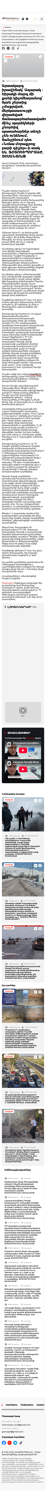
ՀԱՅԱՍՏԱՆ (27, 1405)
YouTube (30, 738)
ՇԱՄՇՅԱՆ (12, 1405)
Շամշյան (9, 57)
